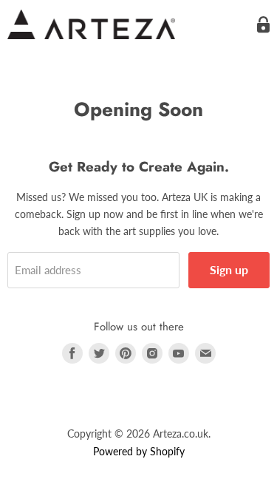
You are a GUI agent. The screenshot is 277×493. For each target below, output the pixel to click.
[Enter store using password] (263, 24)
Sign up (229, 269)
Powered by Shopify (139, 451)
